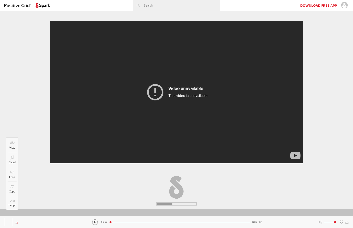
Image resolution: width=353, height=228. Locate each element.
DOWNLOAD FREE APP (318, 5)
